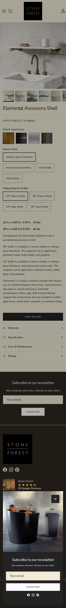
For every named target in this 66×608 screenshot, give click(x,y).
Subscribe (33, 586)
